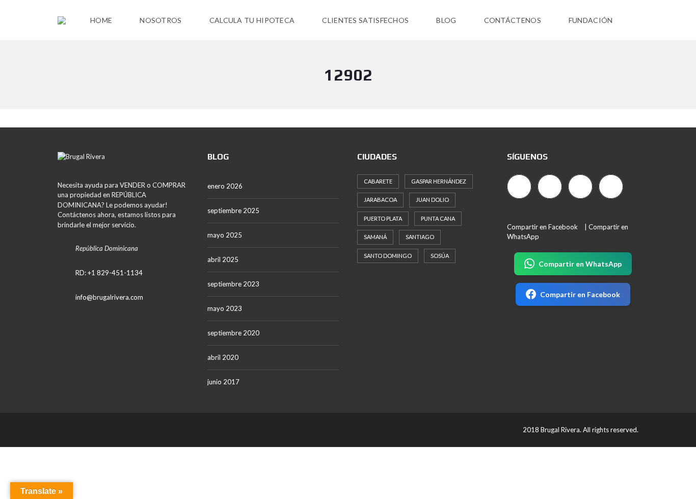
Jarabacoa (380, 199)
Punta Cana (438, 218)
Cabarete (378, 181)
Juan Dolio (432, 199)
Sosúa (440, 255)
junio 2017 (223, 382)
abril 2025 (222, 259)
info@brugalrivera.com (109, 297)
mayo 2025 (224, 235)
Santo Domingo (388, 255)
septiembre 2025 (233, 210)
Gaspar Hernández (438, 181)
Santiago (420, 236)
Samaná (375, 236)
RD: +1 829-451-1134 (109, 273)
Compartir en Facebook (542, 227)
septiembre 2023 (233, 284)
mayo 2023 (224, 308)
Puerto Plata (383, 218)
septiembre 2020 (233, 333)
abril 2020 (222, 357)
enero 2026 (225, 186)
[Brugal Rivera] (62, 20)
